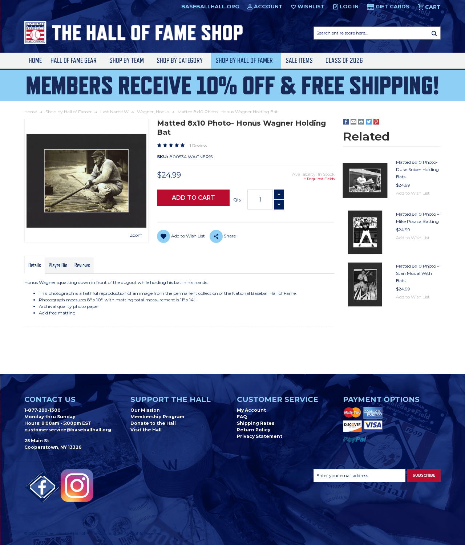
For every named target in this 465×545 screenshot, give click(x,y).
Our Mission (145, 410)
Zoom (136, 235)
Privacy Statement (259, 436)
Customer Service (277, 399)
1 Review (198, 145)
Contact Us (50, 399)
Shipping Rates (255, 423)
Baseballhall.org (210, 6)
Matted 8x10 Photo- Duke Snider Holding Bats (417, 169)
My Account (251, 410)
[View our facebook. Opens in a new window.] (42, 487)
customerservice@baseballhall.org (67, 429)
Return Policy (253, 429)
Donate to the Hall (153, 423)
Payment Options (381, 399)
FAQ (242, 416)
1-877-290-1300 (42, 410)
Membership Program (157, 416)
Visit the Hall (146, 429)
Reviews (82, 265)
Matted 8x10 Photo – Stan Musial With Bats (417, 273)
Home (35, 60)
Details (34, 265)
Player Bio (58, 265)
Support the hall (170, 399)
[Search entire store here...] (434, 33)
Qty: (238, 199)
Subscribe (424, 475)
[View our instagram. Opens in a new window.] (77, 485)
